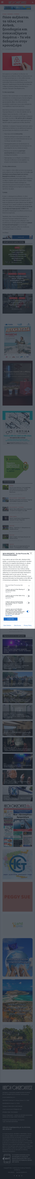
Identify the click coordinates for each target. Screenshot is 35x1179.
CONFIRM (10, 619)
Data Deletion (7, 625)
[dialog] (17, 589)
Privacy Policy (28, 625)
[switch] (28, 590)
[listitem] (17, 585)
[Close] (31, 553)
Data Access (17, 625)
